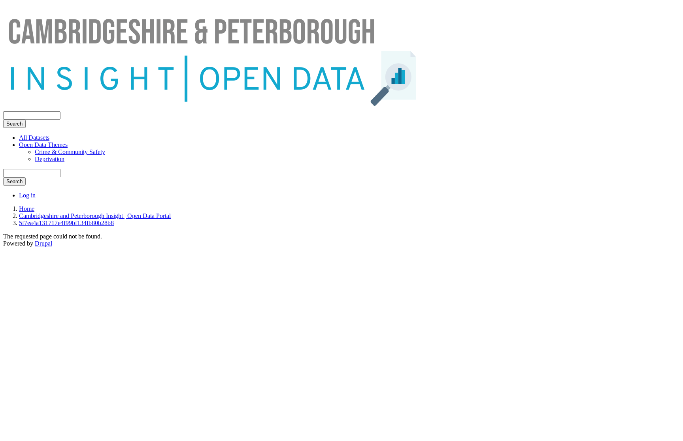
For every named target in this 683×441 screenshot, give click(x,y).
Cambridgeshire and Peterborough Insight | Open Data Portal (95, 215)
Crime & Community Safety (70, 151)
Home (26, 208)
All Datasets (34, 137)
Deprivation (49, 159)
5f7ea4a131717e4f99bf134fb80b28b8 (66, 223)
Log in (27, 195)
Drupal (43, 243)
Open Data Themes (43, 144)
